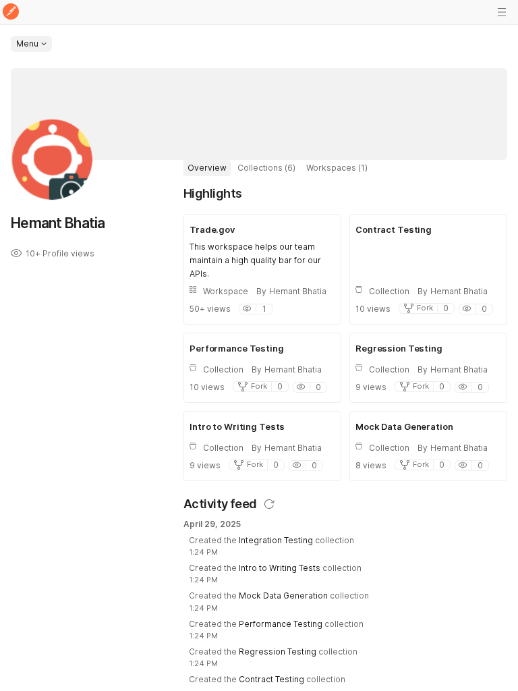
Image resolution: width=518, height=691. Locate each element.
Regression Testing (277, 651)
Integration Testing (276, 540)
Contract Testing (271, 679)
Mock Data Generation (283, 595)
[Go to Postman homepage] (11, 12)
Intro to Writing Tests (279, 568)
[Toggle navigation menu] (502, 12)
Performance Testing (280, 624)
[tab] (207, 168)
